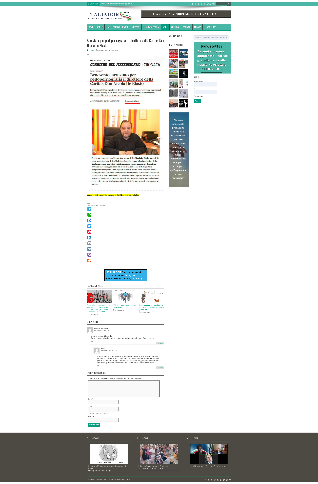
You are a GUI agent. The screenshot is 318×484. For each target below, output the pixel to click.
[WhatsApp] (125, 215)
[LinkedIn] (201, 3)
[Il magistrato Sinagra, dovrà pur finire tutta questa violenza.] (173, 103)
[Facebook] (192, 3)
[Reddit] (125, 260)
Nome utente (198, 81)
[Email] (125, 243)
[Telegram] (125, 209)
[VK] (125, 249)
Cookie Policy (210, 27)
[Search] (229, 4)
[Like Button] (87, 54)
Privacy (197, 27)
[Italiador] (110, 19)
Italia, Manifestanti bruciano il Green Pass (153, 466)
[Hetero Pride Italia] (183, 103)
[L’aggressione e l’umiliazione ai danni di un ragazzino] (173, 63)
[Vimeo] (207, 3)
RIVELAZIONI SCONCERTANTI (117, 27)
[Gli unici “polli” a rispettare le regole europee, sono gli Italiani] (173, 93)
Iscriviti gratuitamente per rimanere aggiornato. (116, 4)
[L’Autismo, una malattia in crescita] (183, 93)
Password (197, 89)
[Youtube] (204, 3)
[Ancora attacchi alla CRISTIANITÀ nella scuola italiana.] (173, 83)
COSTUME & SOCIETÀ (151, 27)
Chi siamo (175, 27)
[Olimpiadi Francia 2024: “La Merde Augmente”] (183, 83)
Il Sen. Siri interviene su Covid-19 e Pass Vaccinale (206, 466)
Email (90, 406)
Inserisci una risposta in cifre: (98, 413)
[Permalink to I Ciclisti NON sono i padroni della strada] (125, 302)
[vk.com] (213, 3)
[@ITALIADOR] (125, 281)
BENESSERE (136, 27)
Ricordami (199, 97)
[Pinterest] (198, 3)
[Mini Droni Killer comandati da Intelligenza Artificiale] (183, 73)
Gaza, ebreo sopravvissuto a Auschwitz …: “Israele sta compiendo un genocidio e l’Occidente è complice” (98, 308)
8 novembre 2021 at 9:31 (101, 330)
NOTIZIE (100, 27)
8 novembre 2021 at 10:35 (109, 350)
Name (90, 399)
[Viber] (125, 255)
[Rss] (189, 3)
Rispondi (160, 343)
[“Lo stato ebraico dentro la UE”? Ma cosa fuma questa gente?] (183, 63)
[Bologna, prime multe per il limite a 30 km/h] (173, 73)
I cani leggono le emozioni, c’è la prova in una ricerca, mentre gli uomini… (151, 307)
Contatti (187, 27)
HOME (91, 27)
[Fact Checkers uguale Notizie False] (173, 53)
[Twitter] (195, 3)
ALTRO (165, 27)
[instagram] (210, 3)
